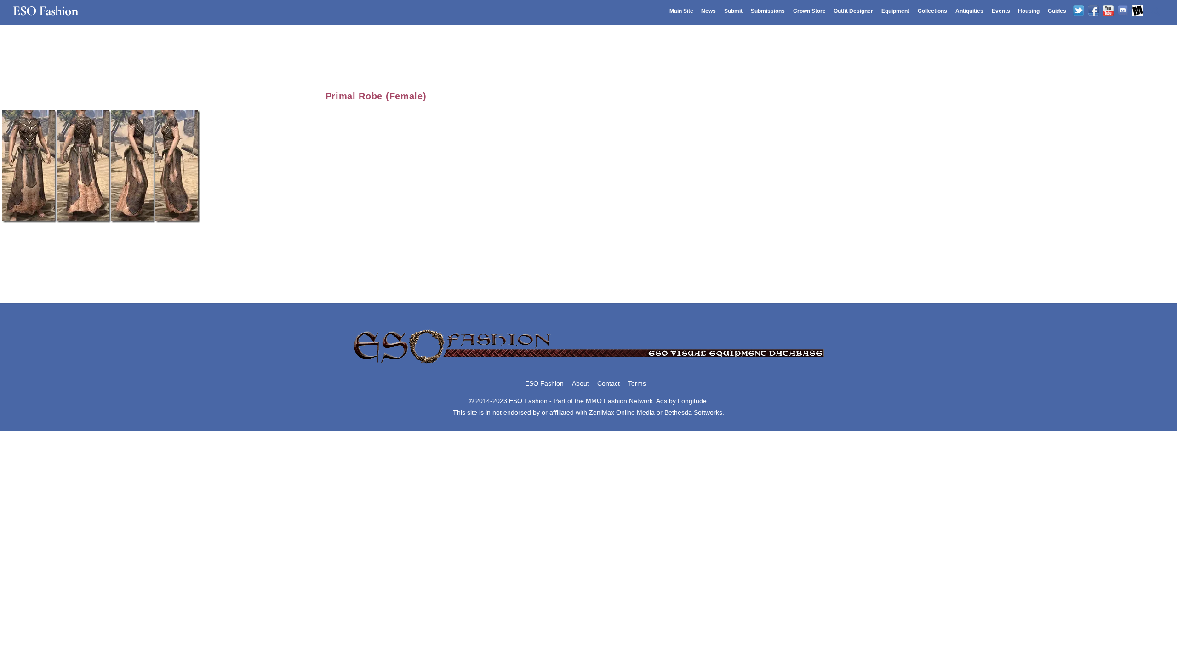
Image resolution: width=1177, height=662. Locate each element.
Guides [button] (1057, 11)
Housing (1029, 11)
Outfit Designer (853, 11)
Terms (637, 383)
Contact (608, 383)
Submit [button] (733, 11)
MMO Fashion (606, 401)
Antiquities (969, 11)
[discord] (1122, 11)
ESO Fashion (544, 383)
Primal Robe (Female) (376, 96)
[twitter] (1078, 11)
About (580, 383)
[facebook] (1093, 11)
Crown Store (809, 11)
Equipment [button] (895, 11)
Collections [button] (932, 11)
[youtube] (1108, 11)
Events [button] (1001, 11)
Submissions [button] (768, 11)
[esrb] (1137, 11)
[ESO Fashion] (588, 364)
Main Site (681, 11)
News (708, 11)
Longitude (692, 401)
